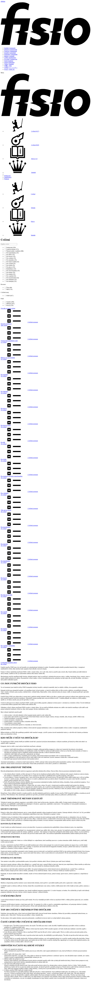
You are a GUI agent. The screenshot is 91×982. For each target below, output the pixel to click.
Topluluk (11, 64)
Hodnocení (7, 175)
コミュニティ (13, 67)
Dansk (6, 62)
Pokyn (33, 221)
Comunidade (13, 54)
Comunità (11, 56)
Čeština (6, 57)
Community (12, 48)
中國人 (6, 66)
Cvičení (33, 194)
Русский (6, 59)
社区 (10, 66)
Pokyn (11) (34, 159)
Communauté (13, 51)
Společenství (12, 57)
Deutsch (6, 49)
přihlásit (3, 1)
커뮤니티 (12, 69)
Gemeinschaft (13, 49)
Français (6, 51)
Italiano (6, 56)
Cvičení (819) (35, 145)
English (6, 48)
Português (7, 54)
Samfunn (10, 61)
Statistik (33, 172)
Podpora (6, 179)
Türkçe (6, 64)
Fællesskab (11, 62)
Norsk (6, 61)
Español (6, 53)
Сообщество (13, 59)
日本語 (6, 67)
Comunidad (12, 53)
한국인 (6, 69)
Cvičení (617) (35, 131)
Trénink (33, 208)
